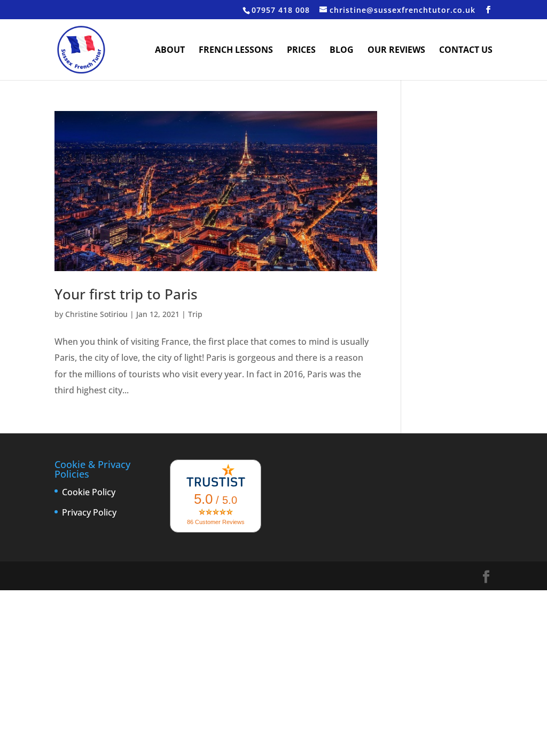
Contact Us (466, 51)
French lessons (236, 51)
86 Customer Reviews (216, 522)
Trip (195, 314)
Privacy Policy (89, 512)
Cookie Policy (88, 492)
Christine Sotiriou (96, 314)
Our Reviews (396, 51)
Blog (342, 51)
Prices (301, 51)
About (170, 51)
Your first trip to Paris (126, 294)
